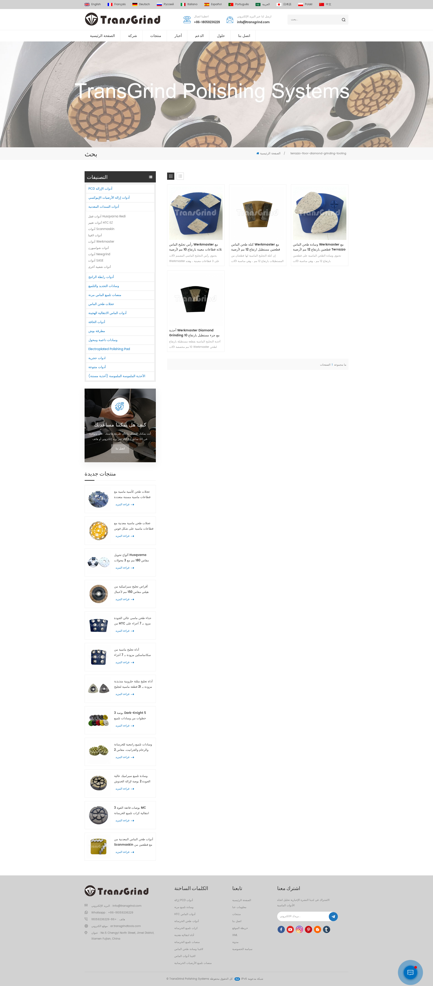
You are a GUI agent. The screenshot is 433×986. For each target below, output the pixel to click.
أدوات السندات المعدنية (103, 206)
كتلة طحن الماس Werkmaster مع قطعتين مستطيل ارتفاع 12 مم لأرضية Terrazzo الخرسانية (255, 247)
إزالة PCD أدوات (183, 900)
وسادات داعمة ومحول (102, 340)
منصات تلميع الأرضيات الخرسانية (193, 963)
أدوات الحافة (96, 322)
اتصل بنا (244, 36)
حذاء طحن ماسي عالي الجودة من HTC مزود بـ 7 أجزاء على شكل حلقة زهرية (132, 621)
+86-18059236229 (207, 22)
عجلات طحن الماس (101, 304)
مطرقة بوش (96, 331)
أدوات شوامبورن (98, 248)
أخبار (178, 36)
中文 (328, 4)
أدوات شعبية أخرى (99, 267)
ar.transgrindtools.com (125, 926)
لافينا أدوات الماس (185, 956)
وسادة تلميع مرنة (183, 907)
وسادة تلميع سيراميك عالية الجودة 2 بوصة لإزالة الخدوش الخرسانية (132, 779)
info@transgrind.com (253, 22)
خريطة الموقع (240, 928)
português (242, 4)
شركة (132, 36)
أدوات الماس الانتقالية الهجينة (107, 313)
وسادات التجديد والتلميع (103, 286)
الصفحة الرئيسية (102, 36)
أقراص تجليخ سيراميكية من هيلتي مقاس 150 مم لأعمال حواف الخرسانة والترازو (131, 589)
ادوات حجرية (97, 358)
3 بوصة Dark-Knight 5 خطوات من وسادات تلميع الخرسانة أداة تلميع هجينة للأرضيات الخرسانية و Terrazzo (134, 716)
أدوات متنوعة (97, 367)
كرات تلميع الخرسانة (186, 928)
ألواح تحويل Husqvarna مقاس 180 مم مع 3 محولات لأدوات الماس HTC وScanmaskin (131, 558)
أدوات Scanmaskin (101, 229)
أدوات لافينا (95, 235)
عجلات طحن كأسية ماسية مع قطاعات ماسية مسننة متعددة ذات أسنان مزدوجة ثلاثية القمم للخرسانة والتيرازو (133, 495)
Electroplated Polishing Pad (109, 349)
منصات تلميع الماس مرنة (104, 295)
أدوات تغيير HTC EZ (100, 223)
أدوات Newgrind (99, 254)
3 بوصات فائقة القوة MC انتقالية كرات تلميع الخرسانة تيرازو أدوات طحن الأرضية (131, 811)
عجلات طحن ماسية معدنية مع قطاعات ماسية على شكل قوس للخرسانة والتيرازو (133, 526)
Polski (308, 4)
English (96, 4)
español (216, 4)
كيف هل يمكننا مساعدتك (120, 425)
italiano (192, 4)
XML (234, 935)
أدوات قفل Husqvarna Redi (107, 216)
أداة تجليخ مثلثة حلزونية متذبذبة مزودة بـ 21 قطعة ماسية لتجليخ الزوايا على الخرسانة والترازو (133, 684)
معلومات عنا (239, 907)
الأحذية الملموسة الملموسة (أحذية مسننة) (116, 376)
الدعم (199, 36)
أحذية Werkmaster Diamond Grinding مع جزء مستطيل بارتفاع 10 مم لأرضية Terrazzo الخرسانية (194, 333)
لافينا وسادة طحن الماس (188, 949)
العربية (266, 4)
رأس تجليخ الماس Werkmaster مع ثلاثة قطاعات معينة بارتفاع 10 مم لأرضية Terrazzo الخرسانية (195, 247)
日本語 (287, 4)
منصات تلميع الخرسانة (187, 942)
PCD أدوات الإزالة (100, 188)
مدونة (235, 942)
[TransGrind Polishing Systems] (123, 19)
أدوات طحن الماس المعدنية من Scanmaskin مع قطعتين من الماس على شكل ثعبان (133, 842)
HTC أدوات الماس (184, 914)
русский (169, 4)
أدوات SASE (96, 260)
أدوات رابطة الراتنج (101, 277)
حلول (221, 36)
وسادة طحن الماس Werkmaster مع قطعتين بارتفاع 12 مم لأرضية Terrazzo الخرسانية (319, 247)
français (120, 4)
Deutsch (144, 4)
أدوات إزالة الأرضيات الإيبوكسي (109, 197)
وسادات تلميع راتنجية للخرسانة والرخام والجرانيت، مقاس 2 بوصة (133, 747)
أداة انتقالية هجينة (184, 935)
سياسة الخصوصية (242, 949)
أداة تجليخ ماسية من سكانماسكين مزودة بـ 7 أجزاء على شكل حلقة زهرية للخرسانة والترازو (133, 652)
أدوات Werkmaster (101, 241)
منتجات (155, 36)
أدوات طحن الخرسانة (186, 921)
